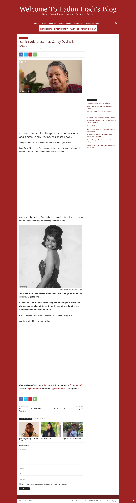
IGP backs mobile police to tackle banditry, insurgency (99, 113)
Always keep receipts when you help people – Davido (28, 439)
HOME (43, 29)
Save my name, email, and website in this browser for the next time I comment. (44, 484)
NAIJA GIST (74, 29)
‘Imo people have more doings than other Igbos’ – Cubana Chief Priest (101, 121)
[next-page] (82, 419)
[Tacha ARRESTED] (51, 429)
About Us (52, 23)
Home (20, 36)
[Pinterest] (30, 54)
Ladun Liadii (24, 49)
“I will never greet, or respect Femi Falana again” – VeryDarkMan (101, 146)
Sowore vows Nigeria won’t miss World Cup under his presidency (101, 130)
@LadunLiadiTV (59, 389)
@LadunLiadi (50, 385)
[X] (26, 54)
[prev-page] (80, 419)
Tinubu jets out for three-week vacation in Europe (101, 117)
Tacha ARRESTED (46, 438)
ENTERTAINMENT (61, 29)
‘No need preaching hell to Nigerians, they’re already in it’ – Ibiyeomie (99, 135)
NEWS (49, 29)
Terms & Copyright (93, 23)
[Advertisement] (51, 98)
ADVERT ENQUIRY (65, 23)
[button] (116, 23)
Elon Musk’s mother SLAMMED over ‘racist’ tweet (32, 410)
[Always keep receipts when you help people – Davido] (29, 429)
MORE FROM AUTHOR (39, 419)
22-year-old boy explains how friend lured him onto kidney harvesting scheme (101, 141)
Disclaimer (78, 23)
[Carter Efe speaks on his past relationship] (73, 429)
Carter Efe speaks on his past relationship (72, 439)
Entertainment (27, 36)
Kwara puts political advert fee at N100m (98, 103)
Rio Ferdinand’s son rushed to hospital (68, 409)
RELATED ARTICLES (26, 419)
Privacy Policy (40, 23)
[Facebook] (21, 54)
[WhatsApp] (35, 54)
